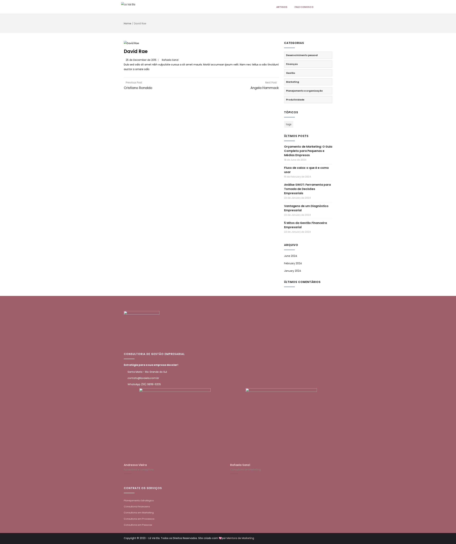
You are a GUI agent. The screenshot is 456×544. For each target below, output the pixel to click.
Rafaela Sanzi (170, 60)
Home (127, 23)
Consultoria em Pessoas (138, 525)
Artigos (281, 7)
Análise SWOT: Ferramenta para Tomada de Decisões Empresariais (307, 189)
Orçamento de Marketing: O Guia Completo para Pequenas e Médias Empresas (308, 151)
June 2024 (290, 256)
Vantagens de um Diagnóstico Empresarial (306, 208)
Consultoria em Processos (139, 519)
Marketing (292, 82)
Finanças (292, 64)
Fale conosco (304, 7)
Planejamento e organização (304, 90)
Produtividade (295, 99)
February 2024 (293, 263)
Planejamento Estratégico (139, 500)
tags (288, 124)
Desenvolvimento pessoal (302, 55)
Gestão (290, 73)
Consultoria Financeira (137, 506)
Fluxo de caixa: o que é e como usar (306, 170)
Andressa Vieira (135, 465)
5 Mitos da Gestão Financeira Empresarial (305, 225)
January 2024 (292, 271)
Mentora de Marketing (240, 538)
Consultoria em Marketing (139, 512)
